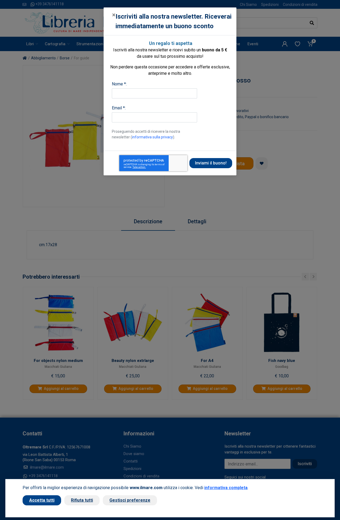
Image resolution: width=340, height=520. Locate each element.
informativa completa (226, 487)
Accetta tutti (41, 500)
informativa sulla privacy (152, 137)
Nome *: (119, 83)
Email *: (119, 107)
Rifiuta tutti (82, 500)
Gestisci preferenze (129, 500)
